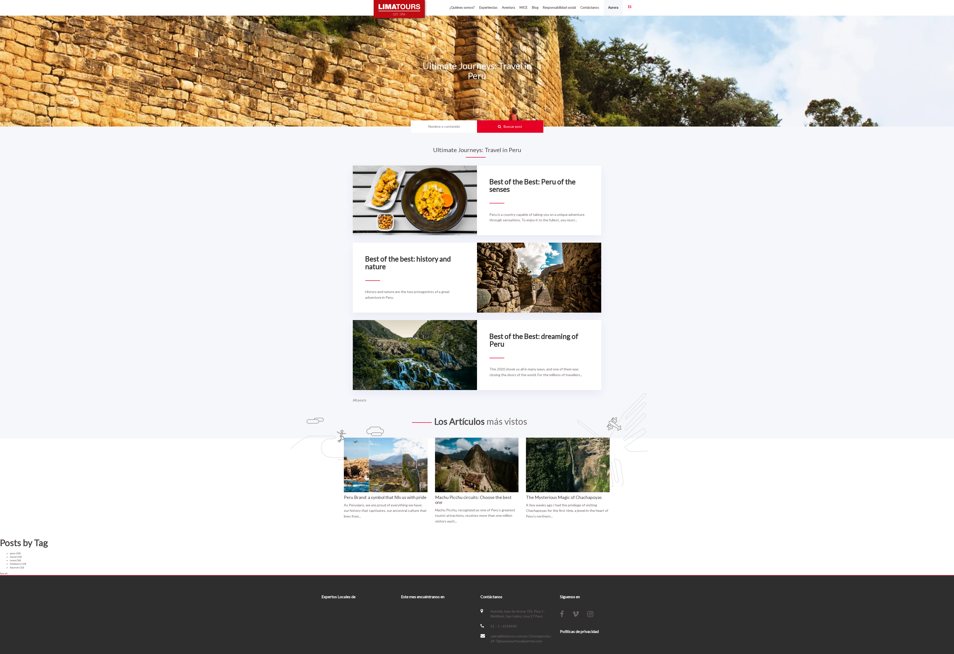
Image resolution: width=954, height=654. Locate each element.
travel (16, 556)
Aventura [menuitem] (508, 7)
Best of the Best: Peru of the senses (532, 185)
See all (3, 573)
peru (15, 553)
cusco (15, 560)
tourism (17, 567)
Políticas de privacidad (579, 631)
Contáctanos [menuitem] (589, 7)
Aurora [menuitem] (613, 7)
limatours (18, 563)
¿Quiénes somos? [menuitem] (462, 7)
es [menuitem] (630, 7)
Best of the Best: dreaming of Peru (533, 340)
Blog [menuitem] (535, 7)
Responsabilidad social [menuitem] (559, 7)
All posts (359, 400)
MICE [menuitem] (523, 7)
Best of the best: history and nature (408, 263)
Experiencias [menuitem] (488, 7)
